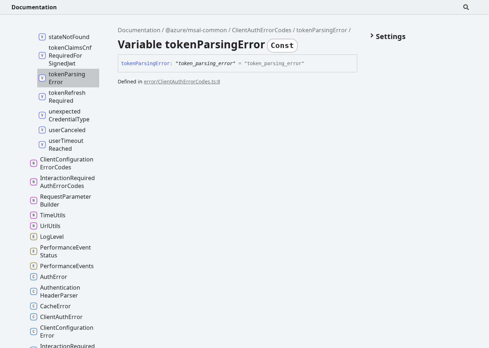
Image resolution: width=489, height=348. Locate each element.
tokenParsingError (321, 30)
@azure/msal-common (196, 30)
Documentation (34, 7)
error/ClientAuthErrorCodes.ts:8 (182, 81)
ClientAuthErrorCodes (261, 30)
